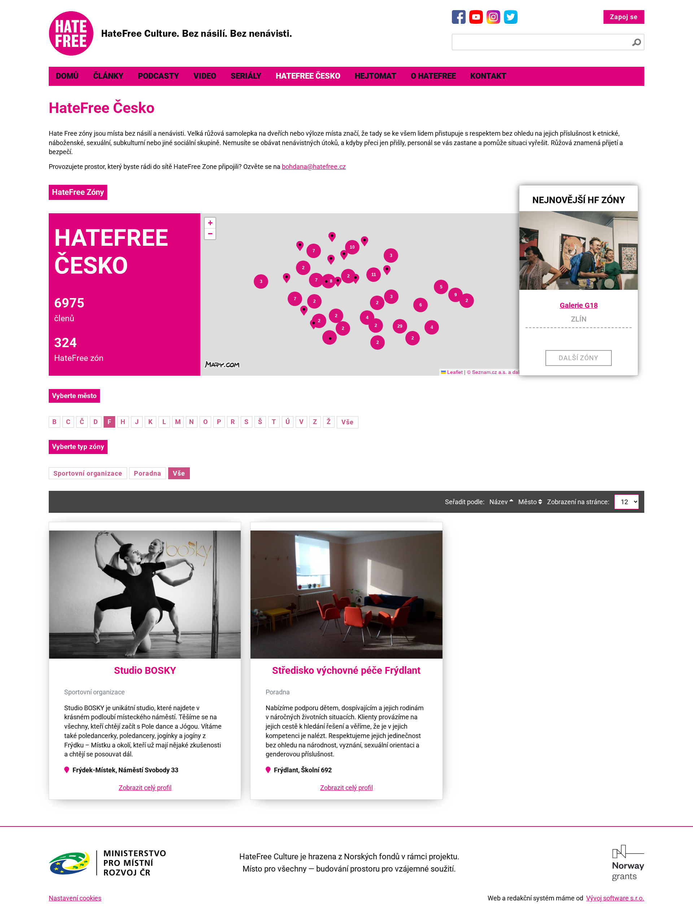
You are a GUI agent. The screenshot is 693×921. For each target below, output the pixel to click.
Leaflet (454, 371)
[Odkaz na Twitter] (511, 17)
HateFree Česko (308, 75)
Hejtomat (375, 75)
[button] (330, 338)
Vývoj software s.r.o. (615, 898)
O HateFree (433, 75)
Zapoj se (624, 17)
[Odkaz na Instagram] (493, 17)
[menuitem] (67, 76)
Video (204, 75)
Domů (67, 75)
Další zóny (579, 358)
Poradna (147, 473)
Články (108, 75)
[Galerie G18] (579, 250)
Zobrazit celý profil (145, 787)
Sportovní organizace (87, 473)
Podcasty (158, 75)
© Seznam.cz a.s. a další (495, 371)
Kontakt (488, 75)
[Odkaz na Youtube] (476, 17)
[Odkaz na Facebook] (459, 17)
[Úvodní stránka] (170, 33)
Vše (347, 422)
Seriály (246, 75)
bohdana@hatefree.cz (314, 166)
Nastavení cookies (75, 898)
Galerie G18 (579, 305)
